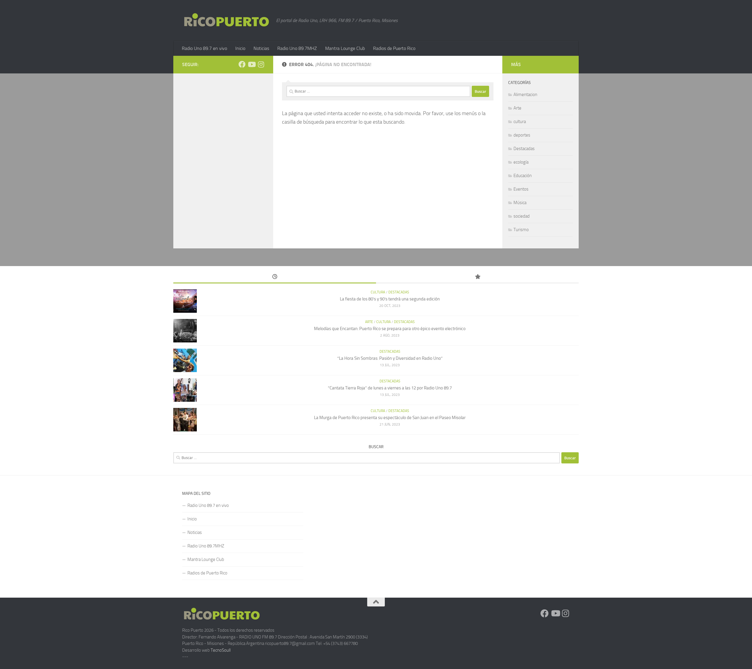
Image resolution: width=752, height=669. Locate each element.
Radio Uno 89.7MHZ (297, 48)
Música (519, 202)
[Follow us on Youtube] (251, 64)
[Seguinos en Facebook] (242, 64)
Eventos (520, 189)
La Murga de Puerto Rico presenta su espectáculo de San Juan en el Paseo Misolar (390, 417)
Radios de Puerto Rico (394, 48)
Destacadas (524, 148)
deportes (521, 135)
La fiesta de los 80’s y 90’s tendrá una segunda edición (390, 299)
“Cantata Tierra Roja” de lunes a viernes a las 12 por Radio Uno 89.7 (390, 388)
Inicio (240, 48)
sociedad (521, 216)
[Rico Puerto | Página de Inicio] (226, 20)
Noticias (261, 48)
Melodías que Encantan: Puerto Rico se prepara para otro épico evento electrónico (390, 328)
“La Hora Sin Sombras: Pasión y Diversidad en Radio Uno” (390, 358)
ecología (520, 162)
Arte (517, 108)
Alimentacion (525, 94)
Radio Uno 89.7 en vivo (204, 48)
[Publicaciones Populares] (477, 277)
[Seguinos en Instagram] (260, 64)
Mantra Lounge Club (345, 48)
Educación (522, 175)
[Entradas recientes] (274, 277)
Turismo (521, 229)
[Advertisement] (509, 531)
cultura (519, 121)
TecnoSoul (220, 650)
